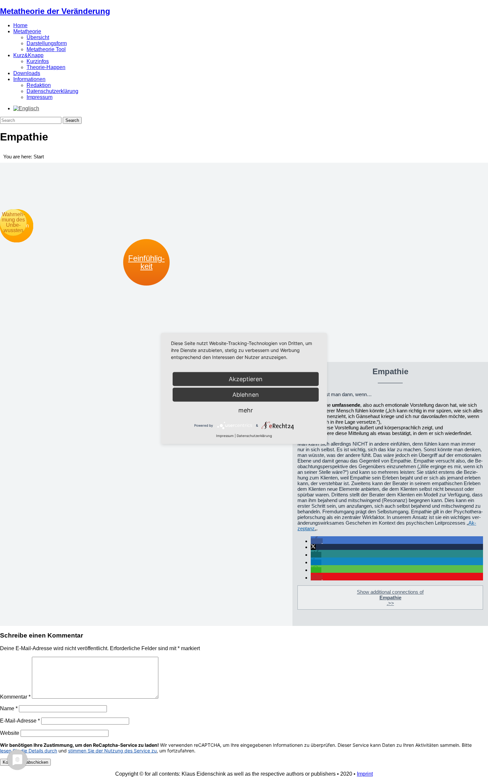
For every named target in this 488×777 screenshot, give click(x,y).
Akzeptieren (246, 379)
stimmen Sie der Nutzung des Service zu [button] (112, 750)
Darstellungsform (47, 43)
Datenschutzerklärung (52, 91)
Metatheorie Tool (46, 49)
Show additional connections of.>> (390, 597)
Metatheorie (27, 31)
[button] (317, 541)
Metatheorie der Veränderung (55, 11)
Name (9, 708)
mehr (245, 410)
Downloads (26, 73)
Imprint (365, 774)
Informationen (29, 79)
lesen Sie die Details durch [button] (28, 750)
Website (9, 733)
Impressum (39, 97)
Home (20, 25)
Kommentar (15, 697)
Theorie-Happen (46, 67)
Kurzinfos (38, 61)
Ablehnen (245, 394)
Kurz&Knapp (28, 55)
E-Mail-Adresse (20, 721)
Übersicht (38, 37)
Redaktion (39, 85)
